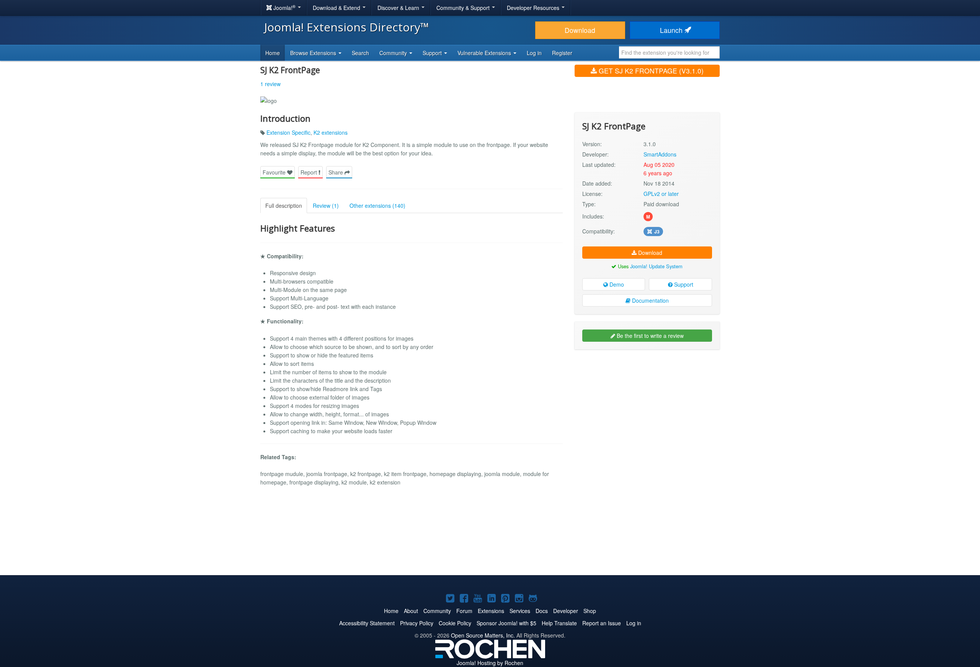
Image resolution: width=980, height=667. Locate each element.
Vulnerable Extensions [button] (485, 53)
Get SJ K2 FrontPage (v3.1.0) (650, 70)
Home (272, 53)
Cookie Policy (455, 623)
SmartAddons (660, 154)
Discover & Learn (399, 7)
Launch (672, 30)
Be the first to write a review (649, 335)
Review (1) (326, 205)
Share (336, 172)
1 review (270, 84)
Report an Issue (601, 623)
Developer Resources (534, 7)
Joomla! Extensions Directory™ (346, 27)
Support (683, 284)
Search (360, 53)
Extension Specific (288, 132)
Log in (534, 53)
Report (309, 172)
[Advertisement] (647, 405)
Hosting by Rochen (490, 663)
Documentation (649, 300)
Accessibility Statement (367, 623)
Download (580, 30)
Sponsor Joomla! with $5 (506, 623)
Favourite (275, 172)
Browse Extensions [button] (314, 53)
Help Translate (559, 623)
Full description (283, 205)
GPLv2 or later (661, 193)
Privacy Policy (416, 623)
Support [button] (433, 53)
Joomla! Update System (656, 266)
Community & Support (463, 7)
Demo (616, 284)
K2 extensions (331, 132)
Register (562, 53)
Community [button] (393, 53)
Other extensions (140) (377, 205)
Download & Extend (337, 7)
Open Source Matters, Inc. (483, 635)
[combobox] (669, 52)
